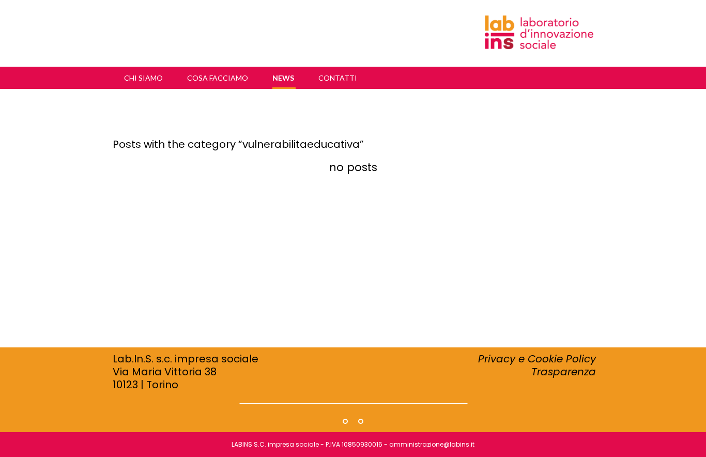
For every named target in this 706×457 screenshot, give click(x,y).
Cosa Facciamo (218, 77)
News (284, 77)
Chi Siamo (144, 77)
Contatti (337, 77)
